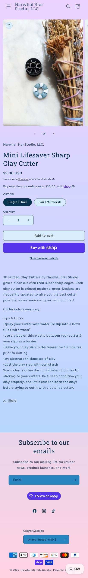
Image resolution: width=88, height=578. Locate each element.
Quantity (9, 211)
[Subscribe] (74, 480)
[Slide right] (53, 134)
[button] (8, 6)
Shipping (23, 179)
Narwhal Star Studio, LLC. (37, 570)
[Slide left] (34, 134)
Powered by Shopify (65, 570)
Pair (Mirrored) (49, 202)
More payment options (44, 258)
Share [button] (12, 400)
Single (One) (17, 202)
